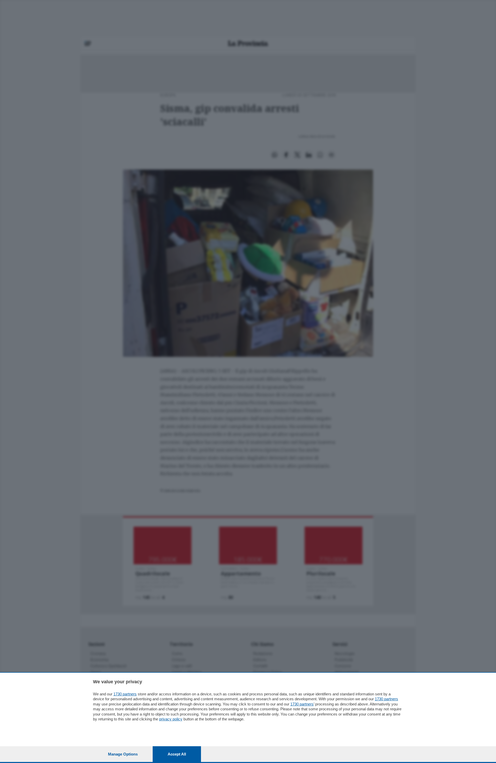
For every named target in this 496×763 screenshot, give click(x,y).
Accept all (177, 754)
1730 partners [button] (125, 694)
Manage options (123, 754)
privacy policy (170, 719)
